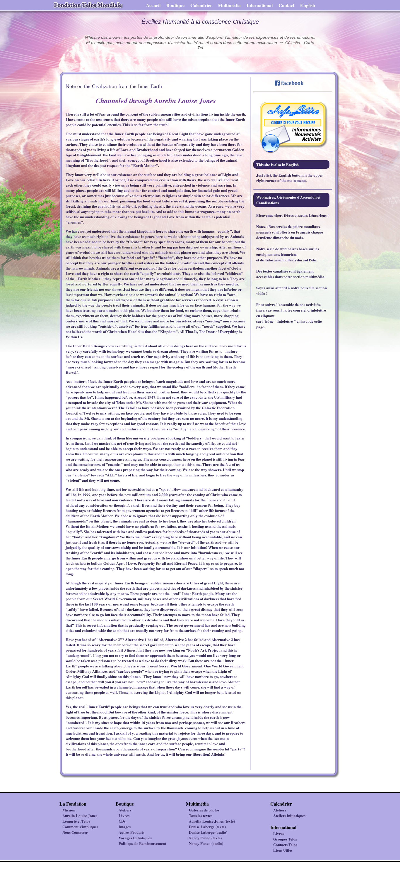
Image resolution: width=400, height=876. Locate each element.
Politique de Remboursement (142, 843)
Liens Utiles (283, 850)
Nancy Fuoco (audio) (206, 843)
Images (125, 826)
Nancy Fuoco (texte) (205, 838)
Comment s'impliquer (80, 826)
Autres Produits (131, 832)
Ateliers (125, 810)
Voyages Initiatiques (135, 838)
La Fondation (72, 803)
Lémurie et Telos (76, 821)
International (260, 5)
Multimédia (229, 5)
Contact (286, 5)
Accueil (153, 5)
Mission (68, 810)
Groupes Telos (285, 839)
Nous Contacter (75, 832)
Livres (124, 815)
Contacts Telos (285, 844)
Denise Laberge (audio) (208, 832)
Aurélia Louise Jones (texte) (212, 821)
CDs (122, 821)
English (307, 5)
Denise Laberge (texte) (207, 826)
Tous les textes (200, 815)
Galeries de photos (204, 810)
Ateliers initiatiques (289, 815)
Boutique (175, 5)
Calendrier (201, 5)
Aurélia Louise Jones (79, 815)
